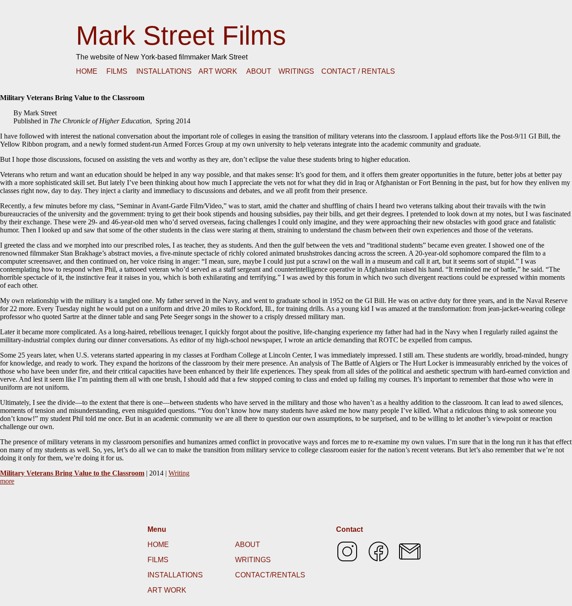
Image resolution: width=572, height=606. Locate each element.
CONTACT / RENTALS (358, 71)
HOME (86, 71)
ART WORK (217, 71)
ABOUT (258, 71)
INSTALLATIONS (164, 71)
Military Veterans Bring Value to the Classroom (72, 473)
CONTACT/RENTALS (270, 575)
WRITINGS (296, 71)
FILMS (116, 71)
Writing (178, 473)
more (7, 481)
